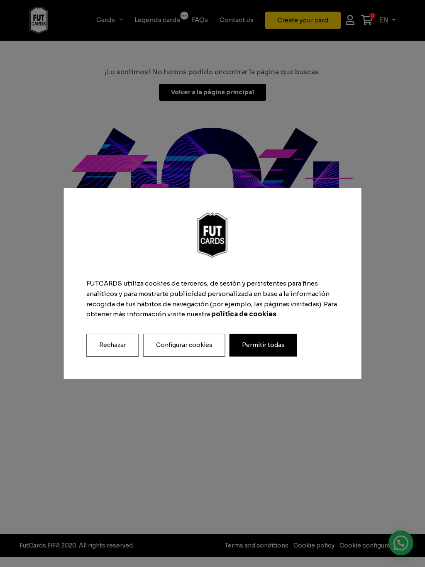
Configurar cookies (184, 345)
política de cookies (243, 314)
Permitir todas (263, 345)
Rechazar (112, 345)
